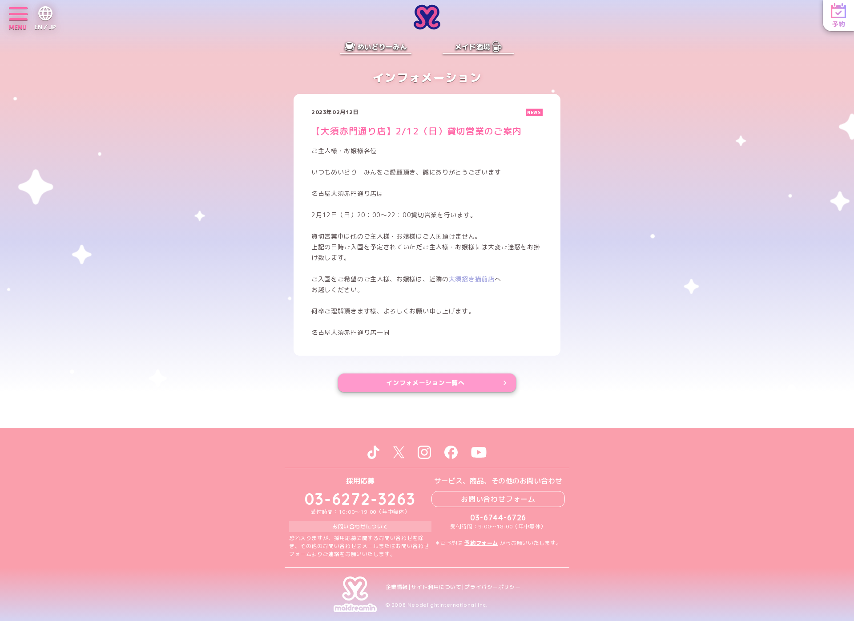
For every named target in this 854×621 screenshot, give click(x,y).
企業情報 (397, 587)
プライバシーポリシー (492, 587)
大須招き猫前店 (472, 279)
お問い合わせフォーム (498, 499)
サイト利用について (436, 587)
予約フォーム (481, 543)
